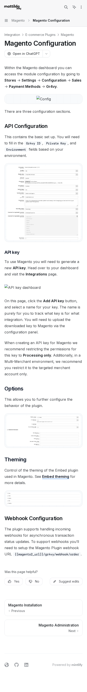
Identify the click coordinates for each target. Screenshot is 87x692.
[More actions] (81, 7)
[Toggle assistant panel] (74, 7)
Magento (67, 35)
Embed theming (55, 476)
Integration (12, 35)
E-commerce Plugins (40, 35)
